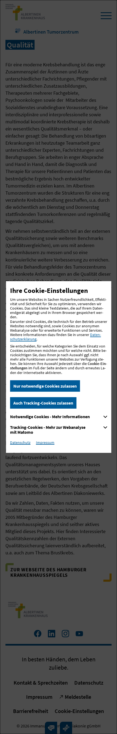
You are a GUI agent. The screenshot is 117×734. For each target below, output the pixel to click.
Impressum (45, 442)
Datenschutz (20, 442)
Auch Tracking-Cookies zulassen (43, 403)
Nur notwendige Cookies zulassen (45, 386)
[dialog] (58, 367)
